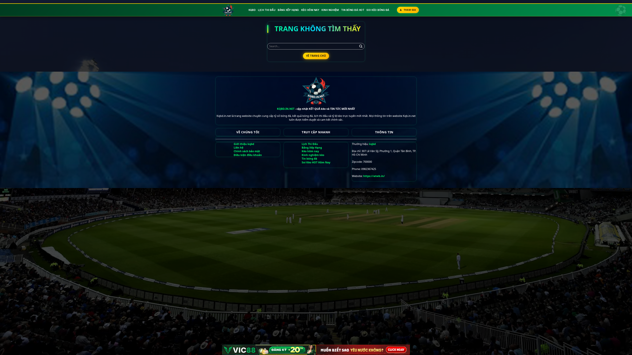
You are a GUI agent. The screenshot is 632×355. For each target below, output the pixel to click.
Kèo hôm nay (310, 10)
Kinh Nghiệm (330, 10)
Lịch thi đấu (266, 10)
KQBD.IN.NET (285, 109)
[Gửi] (360, 46)
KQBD (252, 10)
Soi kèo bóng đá (378, 10)
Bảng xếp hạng (288, 10)
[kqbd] (228, 10)
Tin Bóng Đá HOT (352, 10)
